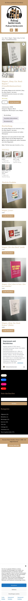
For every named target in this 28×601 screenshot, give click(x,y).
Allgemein (3, 414)
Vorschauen (4, 429)
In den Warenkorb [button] (8, 216)
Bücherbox (3, 417)
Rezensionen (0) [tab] (8, 121)
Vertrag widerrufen (14, 445)
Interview (3, 422)
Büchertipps (4, 419)
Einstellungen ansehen (14, 593)
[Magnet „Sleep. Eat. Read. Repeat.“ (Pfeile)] (7, 167)
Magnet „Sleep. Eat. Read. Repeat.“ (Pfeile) (6, 172)
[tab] (11, 30)
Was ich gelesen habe (6, 432)
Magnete (10, 38)
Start (3, 38)
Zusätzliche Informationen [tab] (10, 118)
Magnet (21, 110)
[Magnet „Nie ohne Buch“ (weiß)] (18, 154)
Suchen (14, 403)
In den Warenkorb (14, 102)
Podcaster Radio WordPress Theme (10, 439)
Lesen (17, 110)
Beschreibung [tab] (7, 115)
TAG (2, 424)
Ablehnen (14, 589)
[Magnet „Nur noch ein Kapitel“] (7, 154)
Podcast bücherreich (14, 26)
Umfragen (3, 427)
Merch (6, 38)
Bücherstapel (12, 110)
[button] (25, 566)
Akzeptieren (14, 585)
